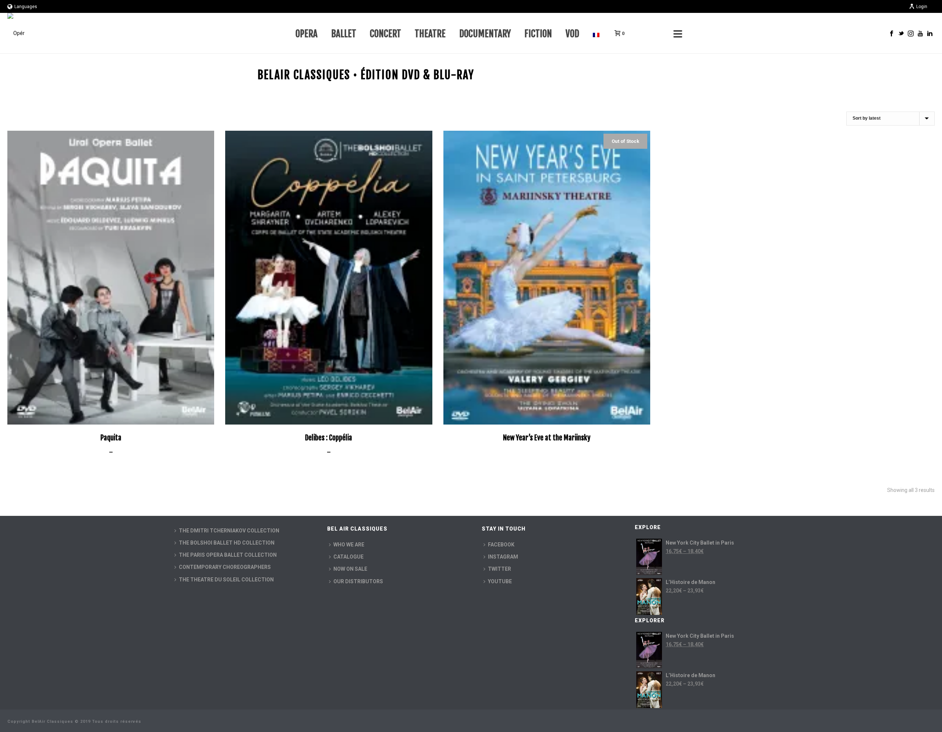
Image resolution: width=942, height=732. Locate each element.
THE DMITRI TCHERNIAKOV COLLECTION (229, 531)
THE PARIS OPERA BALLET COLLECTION (228, 555)
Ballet (343, 33)
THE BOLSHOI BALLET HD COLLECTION (227, 543)
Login (921, 6)
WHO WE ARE (348, 545)
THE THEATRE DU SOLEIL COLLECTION (226, 580)
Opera (306, 33)
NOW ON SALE (350, 569)
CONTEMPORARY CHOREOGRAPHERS (225, 567)
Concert (385, 33)
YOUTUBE (500, 581)
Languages (25, 6)
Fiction (538, 33)
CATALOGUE (348, 557)
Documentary (485, 33)
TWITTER (499, 569)
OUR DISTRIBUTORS (358, 581)
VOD (572, 33)
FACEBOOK (501, 545)
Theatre (430, 33)
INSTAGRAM (503, 557)
